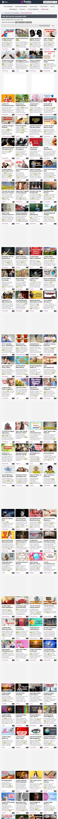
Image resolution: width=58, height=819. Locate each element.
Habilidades (33, 9)
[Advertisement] (15, 83)
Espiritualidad (47, 660)
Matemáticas (47, 158)
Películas (32, 136)
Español (8, 6)
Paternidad (18, 179)
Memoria (18, 267)
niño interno (28, 22)
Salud (43, 6)
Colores (3, 201)
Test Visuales (5, 70)
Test (2, 13)
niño (16, 22)
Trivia (33, 6)
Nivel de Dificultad (44, 25)
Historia (18, 158)
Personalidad (21, 6)
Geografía (32, 529)
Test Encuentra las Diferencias (22, 114)
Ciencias (32, 289)
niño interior (21, 22)
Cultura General (33, 398)
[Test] (26, 2)
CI (22, 9)
